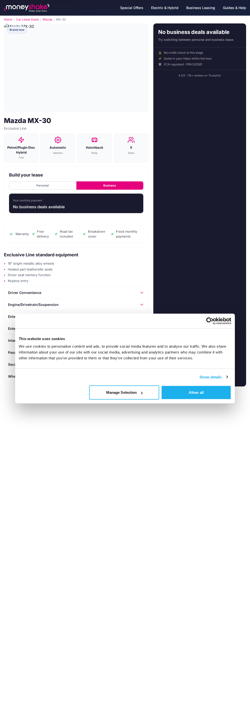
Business (109, 185)
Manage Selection (121, 392)
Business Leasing (200, 8)
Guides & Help (234, 8)
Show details (210, 377)
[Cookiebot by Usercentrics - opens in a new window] (209, 320)
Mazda (47, 19)
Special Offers (131, 8)
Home (8, 19)
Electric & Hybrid (164, 8)
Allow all (196, 392)
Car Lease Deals (27, 19)
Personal (42, 185)
